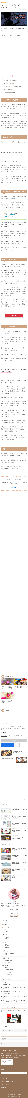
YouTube (3, 2)
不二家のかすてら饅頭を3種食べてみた (12, 983)
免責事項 (19, 1094)
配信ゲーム (9, 971)
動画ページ (14, 315)
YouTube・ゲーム (8, 965)
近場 (6, 944)
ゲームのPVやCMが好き (11, 80)
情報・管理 (6, 958)
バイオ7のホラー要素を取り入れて (13, 86)
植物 (6, 938)
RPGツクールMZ (9, 969)
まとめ (7, 94)
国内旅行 (7, 945)
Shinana (5, 984)
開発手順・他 (9, 974)
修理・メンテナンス (9, 953)
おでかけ (5, 942)
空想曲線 (3, 1087)
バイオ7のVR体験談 (10, 92)
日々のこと (6, 927)
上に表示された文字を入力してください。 (12, 735)
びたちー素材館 (5, 1084)
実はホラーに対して (10, 83)
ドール (6, 931)
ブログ (6, 929)
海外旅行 (7, 947)
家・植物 (5, 934)
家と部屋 (7, 937)
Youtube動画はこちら (10, 89)
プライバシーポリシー (11, 1094)
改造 (6, 954)
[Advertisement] (14, 57)
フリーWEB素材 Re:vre (7, 1081)
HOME (5, 924)
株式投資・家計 (8, 960)
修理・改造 (6, 951)
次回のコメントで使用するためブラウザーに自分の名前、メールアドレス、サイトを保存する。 (13, 728)
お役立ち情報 (8, 962)
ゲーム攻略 (9, 972)
